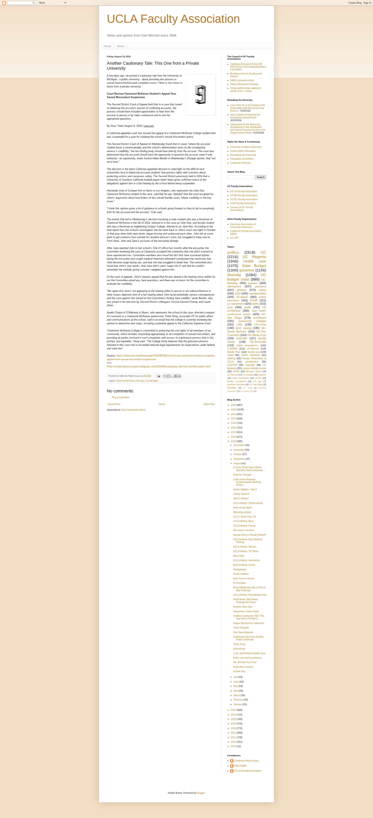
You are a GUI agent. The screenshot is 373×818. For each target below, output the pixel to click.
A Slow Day (239, 671)
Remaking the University (243, 155)
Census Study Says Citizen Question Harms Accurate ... (249, 468)
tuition (262, 289)
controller (242, 338)
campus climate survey (254, 368)
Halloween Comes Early (246, 611)
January (238, 704)
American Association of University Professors (242, 225)
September (240, 459)
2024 (234, 414)
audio (247, 307)
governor (246, 270)
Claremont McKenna (125, 381)
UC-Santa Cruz (257, 334)
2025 (234, 409)
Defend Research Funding (244, 84)
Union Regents (241, 627)
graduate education (236, 384)
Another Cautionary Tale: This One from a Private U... (248, 617)
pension (253, 283)
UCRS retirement (250, 355)
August (237, 463)
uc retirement (235, 303)
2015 (234, 719)
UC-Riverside (258, 341)
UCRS (236, 371)
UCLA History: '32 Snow (245, 551)
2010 (234, 742)
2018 (234, 441)
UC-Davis (242, 296)
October (238, 454)
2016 (234, 714)
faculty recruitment (236, 381)
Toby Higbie (240, 765)
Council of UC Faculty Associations (241, 208)
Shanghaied (239, 569)
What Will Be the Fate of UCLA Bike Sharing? (249, 589)
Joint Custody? (241, 498)
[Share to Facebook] (176, 376)
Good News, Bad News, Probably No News (245, 600)
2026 (234, 405)
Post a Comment (120, 397)
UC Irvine (247, 388)
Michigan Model (253, 371)
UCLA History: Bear (243, 521)
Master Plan (233, 352)
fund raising (243, 327)
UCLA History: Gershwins (246, 560)
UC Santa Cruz (247, 391)
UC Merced (232, 375)
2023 (234, 418)
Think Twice (239, 644)
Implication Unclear (243, 667)
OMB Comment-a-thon (242, 80)
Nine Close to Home (243, 578)
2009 (234, 746)
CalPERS (232, 348)
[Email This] (165, 376)
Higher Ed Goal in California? (248, 623)
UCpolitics (232, 388)
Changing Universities (242, 158)
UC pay (257, 381)
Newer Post (114, 404)
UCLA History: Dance (244, 525)
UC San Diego (256, 384)
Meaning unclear (242, 512)
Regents (262, 375)
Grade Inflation (241, 574)
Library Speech (241, 494)
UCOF (258, 378)
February (239, 699)
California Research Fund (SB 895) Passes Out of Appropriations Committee (248, 67)
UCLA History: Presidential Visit (249, 595)
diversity (140, 381)
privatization (251, 361)
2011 (234, 737)
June (236, 681)
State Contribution (240, 378)
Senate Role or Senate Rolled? (249, 535)
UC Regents (254, 257)
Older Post (209, 404)
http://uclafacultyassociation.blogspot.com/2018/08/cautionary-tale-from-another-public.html (159, 366)
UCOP (254, 300)
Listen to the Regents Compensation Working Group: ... (247, 482)
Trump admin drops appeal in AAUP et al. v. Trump (245, 89)
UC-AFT (234, 237)
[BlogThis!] (168, 376)
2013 (234, 728)
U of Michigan (151, 381)
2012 (234, 732)
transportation (257, 293)
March (237, 695)
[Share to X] (172, 376)
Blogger (201, 793)
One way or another (243, 530)
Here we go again (242, 507)
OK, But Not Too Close (245, 662)
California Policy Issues (246, 760)
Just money (239, 648)
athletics (242, 289)
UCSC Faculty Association (244, 199)
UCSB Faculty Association (244, 195)
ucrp (230, 307)
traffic (255, 303)
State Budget (254, 266)
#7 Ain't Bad (239, 583)
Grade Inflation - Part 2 (245, 489)
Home (107, 46)
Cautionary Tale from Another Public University (248, 638)
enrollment (259, 317)
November (239, 450)
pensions (260, 286)
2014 (234, 723)
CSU (238, 293)
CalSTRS (232, 365)
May (236, 686)
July (236, 677)
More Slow (238, 556)
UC (263, 252)
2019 (234, 437)
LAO (239, 324)
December (239, 445)
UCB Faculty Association (243, 203)
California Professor (240, 163)
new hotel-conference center (246, 312)
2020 (234, 432)
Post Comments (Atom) (133, 410)
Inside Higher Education (243, 151)
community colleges (252, 321)
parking (231, 358)
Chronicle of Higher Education (246, 147)
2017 (234, 710)
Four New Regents (243, 632)
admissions (234, 286)
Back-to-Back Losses (244, 564)
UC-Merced (253, 348)
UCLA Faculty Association (173, 18)
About (120, 46)
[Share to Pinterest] (179, 376)
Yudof (230, 355)
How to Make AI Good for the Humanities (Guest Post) (245, 116)
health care (254, 261)
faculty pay (254, 352)
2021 (234, 427)
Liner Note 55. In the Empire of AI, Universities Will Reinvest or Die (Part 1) (247, 108)
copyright (250, 365)
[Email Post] (158, 376)
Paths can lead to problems (247, 657)
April (236, 690)
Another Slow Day (242, 606)
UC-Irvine (260, 324)
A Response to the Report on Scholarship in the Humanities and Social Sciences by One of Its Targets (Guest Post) (247, 128)
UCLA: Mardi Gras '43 (244, 516)
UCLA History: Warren (244, 546)
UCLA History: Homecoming (248, 503)
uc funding (248, 375)
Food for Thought (242, 474)
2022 (234, 423)
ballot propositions (247, 345)
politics (233, 252)
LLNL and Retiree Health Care (249, 653)
